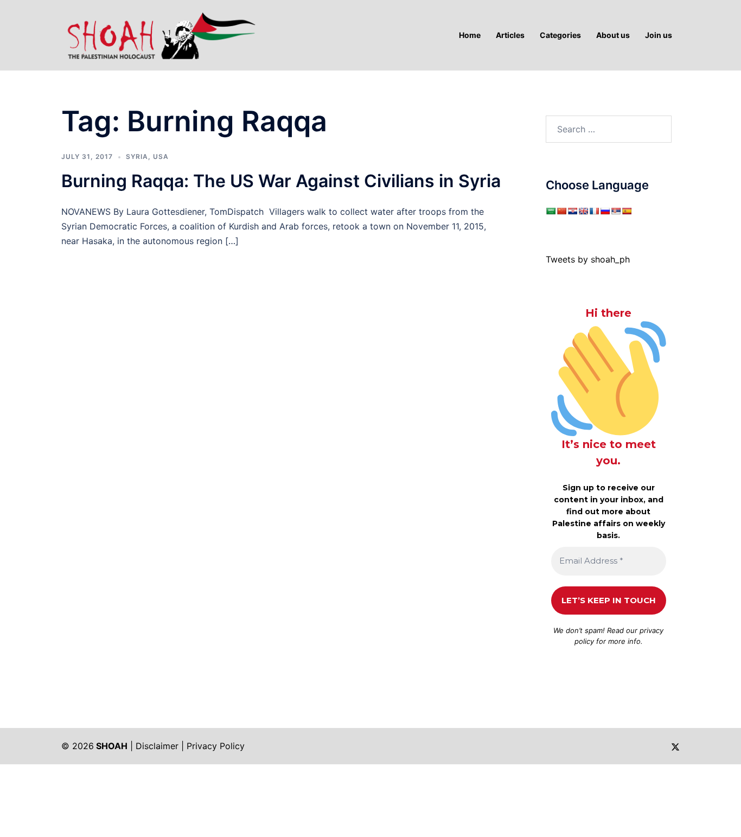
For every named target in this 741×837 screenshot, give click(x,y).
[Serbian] (616, 211)
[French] (594, 211)
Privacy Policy (216, 745)
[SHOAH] (159, 34)
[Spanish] (626, 211)
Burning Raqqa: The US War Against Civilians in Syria (281, 180)
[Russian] (605, 211)
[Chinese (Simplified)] (561, 211)
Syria (137, 156)
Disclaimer (157, 745)
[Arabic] (550, 211)
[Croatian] (572, 211)
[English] (583, 211)
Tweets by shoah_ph (588, 259)
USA (161, 156)
